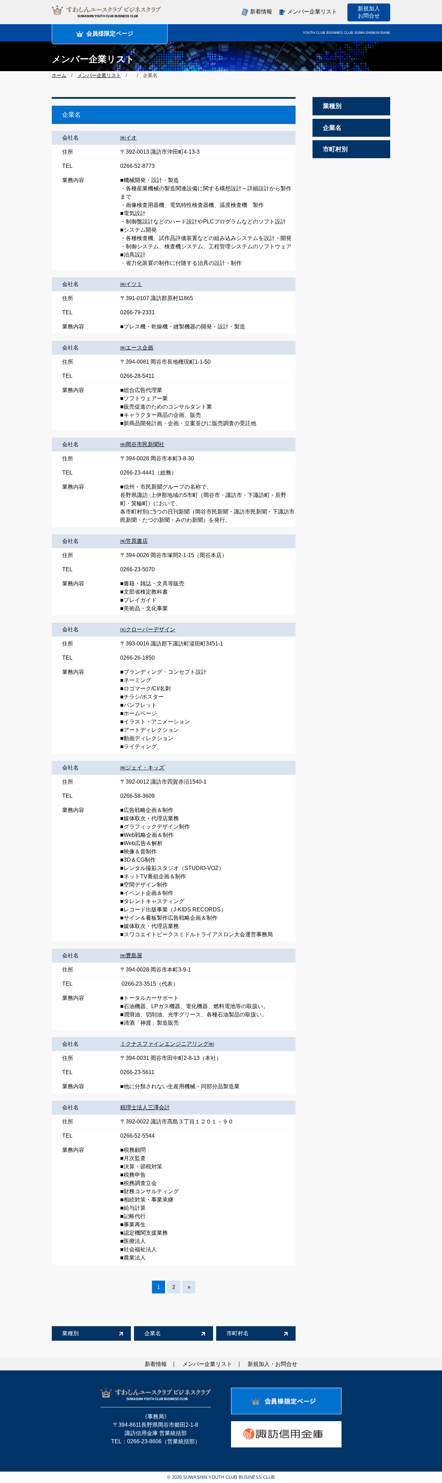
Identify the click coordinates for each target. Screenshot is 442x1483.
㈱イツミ (131, 284)
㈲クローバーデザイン (147, 629)
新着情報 (261, 12)
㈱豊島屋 (131, 955)
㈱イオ (128, 138)
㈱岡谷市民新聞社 (142, 444)
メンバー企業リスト (99, 75)
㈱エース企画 (136, 348)
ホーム (59, 75)
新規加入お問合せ (369, 12)
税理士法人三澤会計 (145, 1107)
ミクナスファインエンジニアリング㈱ (167, 1044)
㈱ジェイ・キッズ (142, 768)
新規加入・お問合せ (272, 1364)
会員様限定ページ (109, 33)
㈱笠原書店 (134, 541)
